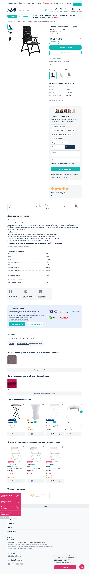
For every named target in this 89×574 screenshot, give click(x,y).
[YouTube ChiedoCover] (17, 564)
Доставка (31, 3)
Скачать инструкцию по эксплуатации (18, 247)
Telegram (56, 11)
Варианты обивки (13, 296)
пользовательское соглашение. (46, 546)
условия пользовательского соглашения (62, 561)
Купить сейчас (65, 53)
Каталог (13, 16)
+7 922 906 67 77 (51, 11)
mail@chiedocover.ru (14, 560)
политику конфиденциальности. (63, 564)
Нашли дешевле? (57, 58)
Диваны (42, 17)
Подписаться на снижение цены (59, 61)
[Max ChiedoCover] (13, 564)
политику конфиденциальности (62, 164)
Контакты (22, 3)
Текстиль (72, 15)
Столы (41, 15)
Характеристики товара (27, 296)
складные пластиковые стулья (46, 442)
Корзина (79, 11)
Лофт (48, 17)
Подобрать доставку (17, 324)
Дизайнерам (77, 2)
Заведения (24, 16)
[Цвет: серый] (69, 75)
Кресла (35, 17)
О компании (13, 3)
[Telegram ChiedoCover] (8, 564)
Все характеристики (56, 100)
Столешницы (63, 15)
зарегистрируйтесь (23, 343)
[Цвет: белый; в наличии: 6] (61, 75)
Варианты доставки (58, 65)
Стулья (35, 15)
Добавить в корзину (65, 48)
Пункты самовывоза (35, 324)
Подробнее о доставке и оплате (19, 319)
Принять (65, 567)
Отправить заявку (65, 169)
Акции (54, 17)
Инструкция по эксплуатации (42, 296)
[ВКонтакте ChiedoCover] (21, 564)
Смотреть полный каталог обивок (44, 370)
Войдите (11, 343)
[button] (19, 10)
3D (77, 4)
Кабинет (66, 11)
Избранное (73, 11)
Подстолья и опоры (51, 15)
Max (61, 11)
